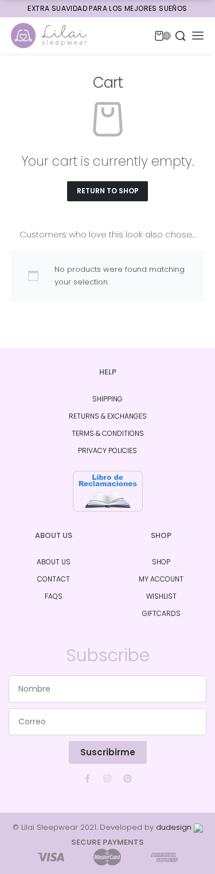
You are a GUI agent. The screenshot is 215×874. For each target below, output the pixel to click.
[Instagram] (107, 778)
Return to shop (108, 191)
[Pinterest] (127, 778)
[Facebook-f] (87, 778)
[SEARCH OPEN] (180, 35)
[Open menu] (197, 35)
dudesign (175, 827)
